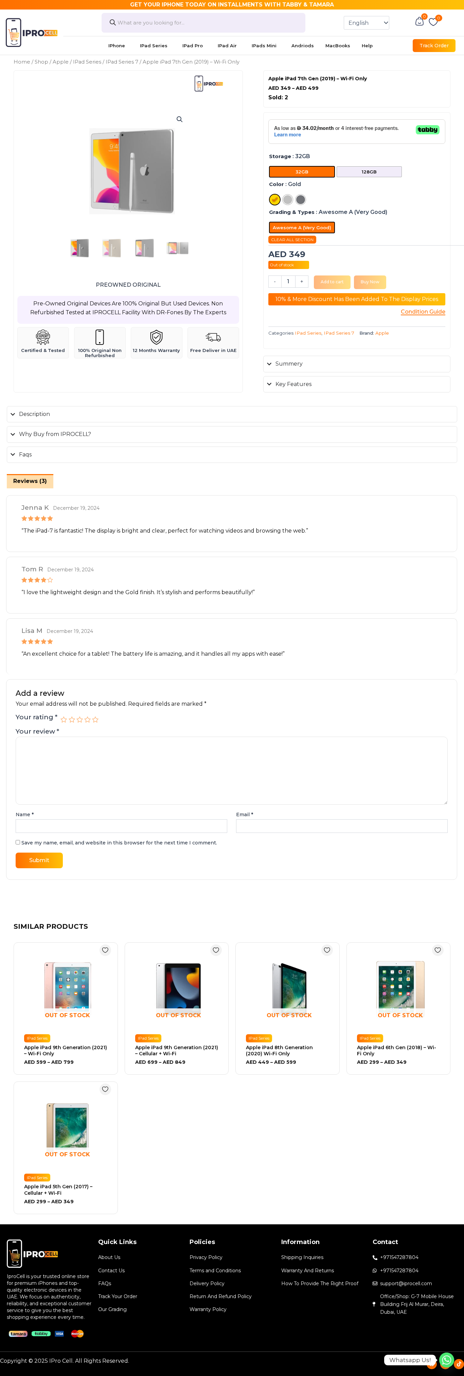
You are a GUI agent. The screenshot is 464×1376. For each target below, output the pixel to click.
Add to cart (332, 281)
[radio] (302, 172)
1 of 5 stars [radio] (63, 719)
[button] (180, 119)
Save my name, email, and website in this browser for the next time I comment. (119, 843)
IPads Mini (264, 45)
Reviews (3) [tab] (30, 481)
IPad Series (153, 45)
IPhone (116, 45)
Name (25, 814)
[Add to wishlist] (105, 950)
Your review (37, 731)
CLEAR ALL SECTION (292, 239)
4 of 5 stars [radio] (87, 719)
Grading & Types (292, 212)
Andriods (302, 45)
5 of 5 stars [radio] (95, 719)
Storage (280, 156)
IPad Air (227, 45)
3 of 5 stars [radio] (79, 719)
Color (276, 184)
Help (367, 45)
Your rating (36, 717)
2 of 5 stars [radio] (72, 719)
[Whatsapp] (446, 1360)
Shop (41, 62)
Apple (61, 62)
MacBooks (337, 45)
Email (244, 814)
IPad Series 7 (122, 62)
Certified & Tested (43, 350)
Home (22, 62)
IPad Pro (192, 45)
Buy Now (370, 281)
